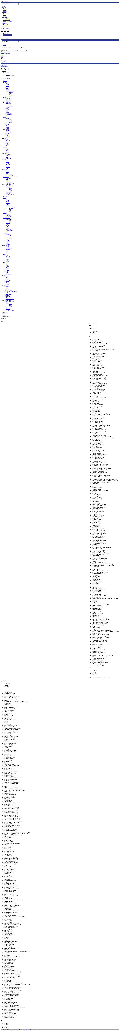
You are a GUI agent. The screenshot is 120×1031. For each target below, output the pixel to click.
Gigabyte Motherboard (98, 478)
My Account (6, 26)
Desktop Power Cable (98, 450)
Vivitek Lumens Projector (99, 642)
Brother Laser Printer (98, 390)
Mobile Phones (6, 20)
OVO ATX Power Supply (99, 562)
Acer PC (95, 352)
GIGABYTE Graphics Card (100, 476)
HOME (5, 81)
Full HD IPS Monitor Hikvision (100, 472)
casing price (96, 403)
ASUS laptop (96, 371)
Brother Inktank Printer (99, 389)
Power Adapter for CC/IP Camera (101, 572)
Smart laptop (96, 597)
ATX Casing (96, 382)
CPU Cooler (96, 410)
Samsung (8, 125)
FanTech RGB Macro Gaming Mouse (102, 468)
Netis (7, 143)
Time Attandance (97, 609)
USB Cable (96, 633)
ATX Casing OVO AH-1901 (100, 383)
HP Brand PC (96, 493)
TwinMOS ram (97, 627)
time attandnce (97, 611)
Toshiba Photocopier (98, 613)
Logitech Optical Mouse (99, 530)
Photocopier (8, 192)
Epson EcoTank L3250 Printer (100, 455)
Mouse (7, 179)
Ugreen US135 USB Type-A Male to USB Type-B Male (106, 631)
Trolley (7, 173)
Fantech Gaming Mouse (99, 462)
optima (95, 561)
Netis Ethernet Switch (98, 551)
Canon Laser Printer (98, 399)
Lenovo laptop (97, 523)
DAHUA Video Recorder (99, 431)
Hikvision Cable (97, 487)
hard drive (96, 483)
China (10, 122)
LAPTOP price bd (97, 516)
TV (4, 6)
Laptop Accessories (10, 91)
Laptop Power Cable (98, 515)
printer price (96, 580)
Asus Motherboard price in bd (100, 378)
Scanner (8, 193)
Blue (95, 672)
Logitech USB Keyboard (99, 532)
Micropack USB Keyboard (99, 543)
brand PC (96, 388)
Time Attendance (10, 185)
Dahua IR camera (97, 428)
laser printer (96, 521)
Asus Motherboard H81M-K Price (101, 375)
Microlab (8, 170)
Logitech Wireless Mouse (99, 533)
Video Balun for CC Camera (100, 640)
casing (95, 400)
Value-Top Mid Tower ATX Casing (101, 637)
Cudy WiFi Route (97, 411)
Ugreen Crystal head (98, 629)
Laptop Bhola (96, 514)
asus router (96, 381)
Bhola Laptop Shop (98, 386)
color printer (96, 407)
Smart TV (8, 118)
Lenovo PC (96, 525)
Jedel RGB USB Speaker (99, 504)
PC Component (6, 102)
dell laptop (96, 439)
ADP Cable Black (97, 354)
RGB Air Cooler (97, 591)
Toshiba (8, 167)
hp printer (96, 501)
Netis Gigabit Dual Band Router (101, 552)
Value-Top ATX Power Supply (100, 636)
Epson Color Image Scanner (100, 454)
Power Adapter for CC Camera (100, 570)
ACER (7, 89)
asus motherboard (97, 374)
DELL (7, 84)
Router (4, 138)
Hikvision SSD (97, 489)
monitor (95, 544)
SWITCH (8, 130)
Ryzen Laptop (97, 594)
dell (94, 433)
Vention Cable (97, 638)
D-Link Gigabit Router (99, 417)
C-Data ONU (96, 393)
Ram (7, 108)
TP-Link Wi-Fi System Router (100, 623)
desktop (95, 446)
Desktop (5, 10)
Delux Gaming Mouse (98, 442)
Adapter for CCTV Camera (99, 353)
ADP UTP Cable (97, 357)
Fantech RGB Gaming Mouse (100, 467)
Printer (4, 12)
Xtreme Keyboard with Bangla (100, 656)
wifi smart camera (97, 651)
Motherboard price (98, 548)
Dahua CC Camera (98, 424)
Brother (7, 152)
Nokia (95, 334)
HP (7, 83)
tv (94, 626)
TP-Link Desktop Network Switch (101, 619)
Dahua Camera (97, 422)
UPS (7, 115)
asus (94, 370)
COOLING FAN (10, 183)
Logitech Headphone (98, 528)
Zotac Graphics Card (98, 665)
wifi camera (96, 647)
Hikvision (8, 128)
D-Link (7, 144)
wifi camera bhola (97, 648)
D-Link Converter (97, 415)
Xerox (7, 165)
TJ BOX (8, 137)
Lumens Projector (97, 534)
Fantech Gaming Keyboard (99, 461)
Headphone (8, 178)
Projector (5, 17)
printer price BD (97, 582)
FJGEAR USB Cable (98, 471)
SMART (8, 88)
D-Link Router (97, 419)
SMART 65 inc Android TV (100, 595)
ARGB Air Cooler (97, 365)
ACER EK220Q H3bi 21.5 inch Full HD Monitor (104, 349)
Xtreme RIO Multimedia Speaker (101, 662)
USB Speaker (9, 174)
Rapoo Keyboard (97, 587)
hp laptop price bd (97, 497)
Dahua (7, 155)
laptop (95, 512)
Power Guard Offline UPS (99, 573)
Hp (7, 160)
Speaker (5, 16)
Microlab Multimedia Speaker (100, 540)
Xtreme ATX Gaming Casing (100, 652)
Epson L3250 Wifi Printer (99, 457)
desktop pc (96, 449)
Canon (7, 149)
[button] (4, 66)
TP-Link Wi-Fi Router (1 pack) (100, 622)
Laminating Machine (98, 511)
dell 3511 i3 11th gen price (99, 435)
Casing (7, 112)
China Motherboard (98, 404)
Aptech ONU (96, 364)
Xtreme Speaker (97, 663)
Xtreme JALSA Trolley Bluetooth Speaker (103, 655)
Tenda (7, 142)
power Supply (9, 113)
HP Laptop (96, 496)
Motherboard (9, 103)
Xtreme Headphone (98, 654)
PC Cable (96, 566)
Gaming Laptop (97, 473)
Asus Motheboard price (99, 372)
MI (94, 332)
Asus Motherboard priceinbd (100, 379)
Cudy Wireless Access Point (100, 413)
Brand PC (8, 98)
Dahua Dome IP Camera (99, 426)
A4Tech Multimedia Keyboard (100, 343)
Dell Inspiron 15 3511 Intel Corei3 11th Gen (103, 437)
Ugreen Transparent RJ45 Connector (102, 630)
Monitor (5, 11)
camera (95, 396)
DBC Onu (96, 432)
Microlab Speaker (97, 541)
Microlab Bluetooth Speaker (100, 536)
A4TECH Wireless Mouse (99, 346)
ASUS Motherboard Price (99, 377)
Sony (10, 119)
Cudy (7, 145)
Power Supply (97, 576)
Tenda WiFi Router (98, 608)
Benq (10, 189)
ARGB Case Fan (97, 368)
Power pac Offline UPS (99, 575)
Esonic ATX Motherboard (99, 460)
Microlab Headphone (98, 537)
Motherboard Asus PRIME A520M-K (102, 547)
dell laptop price (97, 440)
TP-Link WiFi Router (98, 624)
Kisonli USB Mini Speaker (99, 510)
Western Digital (97, 645)
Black (95, 670)
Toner (4, 15)
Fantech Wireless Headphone (100, 469)
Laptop (4, 8)
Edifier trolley (96, 451)
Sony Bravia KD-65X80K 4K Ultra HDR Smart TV (105, 598)
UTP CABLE (9, 132)
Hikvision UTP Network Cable (100, 490)
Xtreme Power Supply (98, 660)
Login (4, 45)
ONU (7, 134)
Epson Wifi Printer (98, 458)
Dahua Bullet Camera (98, 421)
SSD (7, 111)
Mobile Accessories (7, 21)
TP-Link (8, 140)
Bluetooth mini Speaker (11, 175)
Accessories (6, 18)
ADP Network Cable (98, 356)
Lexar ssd (96, 526)
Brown (95, 673)
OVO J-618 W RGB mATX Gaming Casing (103, 564)
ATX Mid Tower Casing (99, 385)
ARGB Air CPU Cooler (99, 367)
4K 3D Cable (96, 339)
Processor (8, 107)
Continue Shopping (7, 35)
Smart (10, 120)
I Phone (95, 331)
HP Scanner (96, 503)
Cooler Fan (96, 408)
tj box (95, 612)
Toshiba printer (97, 615)
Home (4, 315)
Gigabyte (11, 106)
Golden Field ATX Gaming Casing (101, 482)
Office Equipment (7, 184)
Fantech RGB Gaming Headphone (101, 464)
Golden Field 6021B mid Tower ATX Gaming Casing (105, 480)
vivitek (10, 190)
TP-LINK (96, 616)
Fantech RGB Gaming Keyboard (101, 465)
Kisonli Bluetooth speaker (99, 507)
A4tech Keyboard (97, 342)
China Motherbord (98, 406)
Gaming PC (8, 99)
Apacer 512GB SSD (98, 360)
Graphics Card (9, 114)
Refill (7, 168)
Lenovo (8, 87)
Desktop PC (8, 101)
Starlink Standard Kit (98, 606)
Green (95, 674)
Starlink (8, 133)
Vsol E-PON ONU (98, 644)
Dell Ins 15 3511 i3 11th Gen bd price (102, 436)
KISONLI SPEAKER (98, 508)
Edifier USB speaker (98, 453)
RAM (10, 96)
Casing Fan (96, 401)
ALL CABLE (9, 182)
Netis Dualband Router (99, 550)
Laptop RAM (96, 518)
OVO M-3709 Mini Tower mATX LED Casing (104, 565)
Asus (10, 104)
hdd (94, 486)
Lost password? (7, 53)
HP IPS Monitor (97, 494)
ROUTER (96, 593)
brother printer (97, 392)
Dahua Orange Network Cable (100, 429)
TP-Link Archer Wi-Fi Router (100, 618)
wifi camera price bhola (99, 649)
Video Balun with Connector (100, 641)
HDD (7, 109)
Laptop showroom (97, 519)
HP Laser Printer (97, 498)
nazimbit (25, 1029)
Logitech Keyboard (98, 529)
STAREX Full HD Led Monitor (101, 604)
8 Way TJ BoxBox (98, 341)
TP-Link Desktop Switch (99, 620)
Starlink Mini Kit (97, 605)
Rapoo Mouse (97, 590)
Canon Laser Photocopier (99, 397)
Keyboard (11, 92)
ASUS (7, 86)
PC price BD (96, 568)
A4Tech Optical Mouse (99, 345)
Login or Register (7, 24)
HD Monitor (96, 485)
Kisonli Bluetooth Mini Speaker (100, 505)
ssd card (95, 602)
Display (10, 94)
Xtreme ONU (96, 659)
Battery (10, 93)
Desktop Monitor (97, 447)
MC (7, 135)
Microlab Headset (97, 539)
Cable (95, 395)
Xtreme (7, 172)
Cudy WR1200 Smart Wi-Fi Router (101, 414)
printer (95, 577)
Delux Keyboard (97, 443)
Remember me (5, 52)
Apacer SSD (96, 361)
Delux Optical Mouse (98, 444)
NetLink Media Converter (99, 559)
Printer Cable (96, 579)
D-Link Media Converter (99, 418)
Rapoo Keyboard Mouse (99, 588)
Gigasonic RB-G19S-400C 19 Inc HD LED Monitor (105, 479)
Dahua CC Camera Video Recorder (101, 425)
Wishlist (5, 23)
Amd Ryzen (96, 359)
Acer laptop (96, 350)
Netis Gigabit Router (98, 554)
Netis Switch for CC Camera (100, 558)
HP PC (95, 500)
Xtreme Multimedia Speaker (100, 658)
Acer (95, 347)
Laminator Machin (10, 194)
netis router (96, 555)
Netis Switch (96, 557)
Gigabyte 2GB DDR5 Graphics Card (102, 475)
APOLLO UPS (97, 363)
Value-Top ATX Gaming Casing (101, 634)
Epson (7, 150)
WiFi (7, 157)
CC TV (5, 7)
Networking (6, 13)
